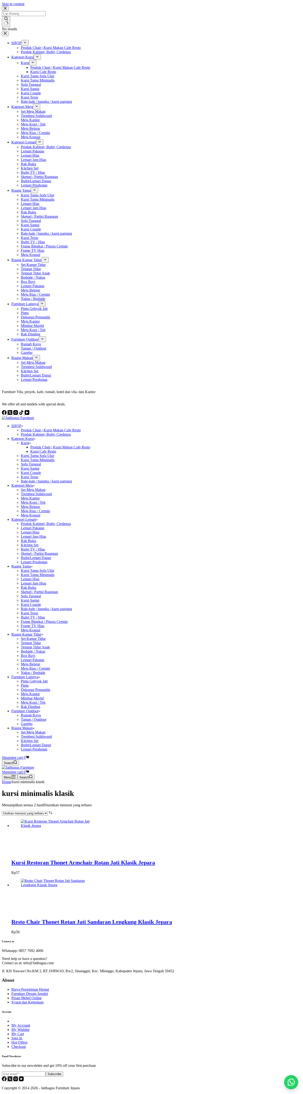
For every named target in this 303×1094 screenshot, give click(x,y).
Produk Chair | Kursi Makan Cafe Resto (51, 430)
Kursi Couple (31, 473)
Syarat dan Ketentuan (27, 1002)
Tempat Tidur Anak (35, 647)
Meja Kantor (30, 498)
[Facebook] (5, 1080)
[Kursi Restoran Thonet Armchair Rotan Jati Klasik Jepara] (56, 826)
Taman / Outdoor (33, 719)
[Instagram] (16, 1080)
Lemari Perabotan (34, 562)
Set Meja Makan (33, 490)
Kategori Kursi (22, 439)
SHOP (16, 426)
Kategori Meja (22, 485)
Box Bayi (28, 656)
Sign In (16, 1038)
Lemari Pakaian (32, 528)
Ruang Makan (22, 728)
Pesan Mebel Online (26, 998)
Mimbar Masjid (32, 698)
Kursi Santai (30, 468)
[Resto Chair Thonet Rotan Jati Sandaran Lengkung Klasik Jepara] (56, 885)
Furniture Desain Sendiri (29, 994)
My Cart (17, 1034)
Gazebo (26, 724)
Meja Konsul (30, 515)
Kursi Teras (29, 477)
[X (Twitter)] (10, 1080)
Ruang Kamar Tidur (26, 634)
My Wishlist (20, 1030)
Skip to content (13, 4)
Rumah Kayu (31, 715)
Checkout (18, 1047)
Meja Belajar (30, 507)
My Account (20, 1025)
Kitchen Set (29, 545)
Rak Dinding (30, 707)
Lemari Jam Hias (33, 536)
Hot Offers (19, 1042)
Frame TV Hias (32, 626)
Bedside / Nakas (33, 651)
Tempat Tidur (31, 643)
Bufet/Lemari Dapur (36, 558)
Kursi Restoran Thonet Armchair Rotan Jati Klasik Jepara (83, 863)
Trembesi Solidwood (36, 494)
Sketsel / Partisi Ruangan (39, 553)
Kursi (25, 443)
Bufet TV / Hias (33, 549)
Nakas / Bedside (33, 673)
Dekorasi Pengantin (35, 690)
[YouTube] (21, 1080)
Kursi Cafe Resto (43, 451)
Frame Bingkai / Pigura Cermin (44, 622)
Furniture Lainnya (24, 677)
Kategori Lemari (23, 519)
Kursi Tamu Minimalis (37, 460)
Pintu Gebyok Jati (34, 681)
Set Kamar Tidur (33, 639)
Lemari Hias (30, 532)
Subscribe (54, 1074)
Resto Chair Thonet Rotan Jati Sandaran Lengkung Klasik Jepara (91, 922)
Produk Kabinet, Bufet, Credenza (46, 434)
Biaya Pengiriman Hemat (30, 989)
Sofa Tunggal (31, 464)
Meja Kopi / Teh (33, 502)
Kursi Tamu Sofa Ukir (37, 456)
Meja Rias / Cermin (35, 511)
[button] (291, 1082)
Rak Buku (28, 541)
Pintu (25, 685)
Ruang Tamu (21, 566)
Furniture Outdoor (25, 711)
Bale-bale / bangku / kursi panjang (46, 481)
